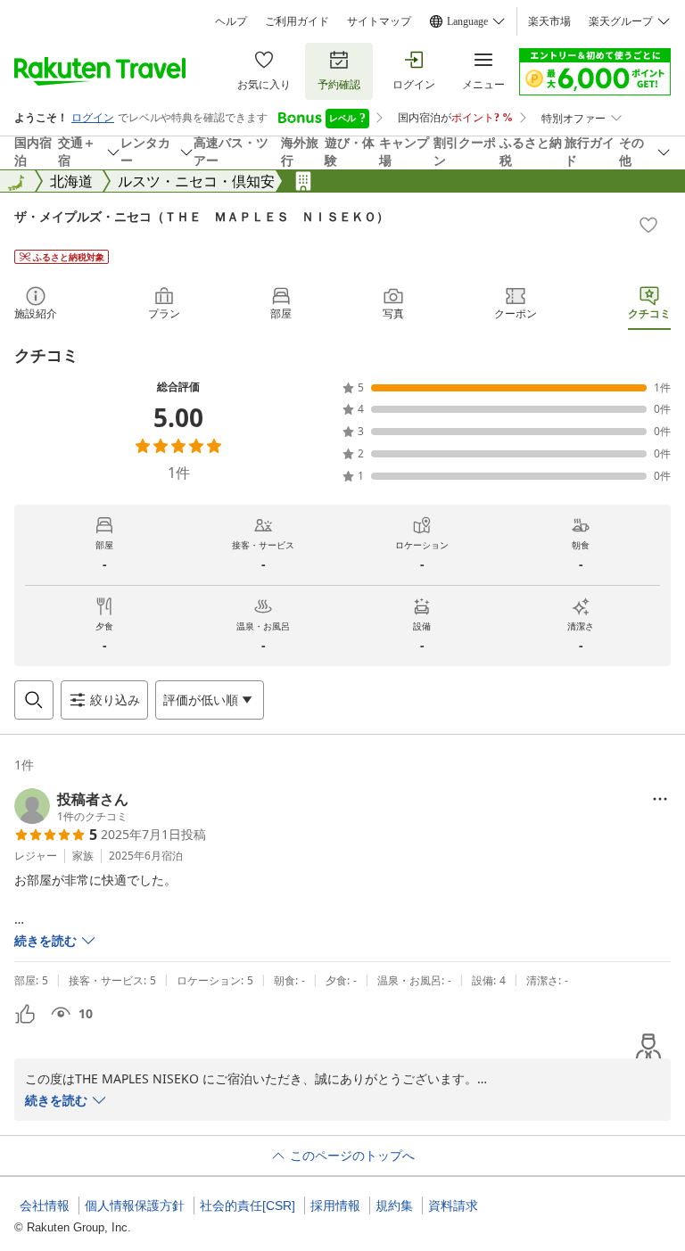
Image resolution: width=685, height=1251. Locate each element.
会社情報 (45, 1205)
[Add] (648, 225)
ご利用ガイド (297, 21)
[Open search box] (34, 700)
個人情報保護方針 (135, 1205)
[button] (71, 806)
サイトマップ (379, 21)
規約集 (394, 1205)
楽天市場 (549, 21)
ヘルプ (231, 21)
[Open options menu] (660, 799)
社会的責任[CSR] (247, 1205)
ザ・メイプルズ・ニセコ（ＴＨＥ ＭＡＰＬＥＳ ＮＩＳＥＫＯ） (201, 216)
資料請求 (453, 1205)
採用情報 (335, 1205)
